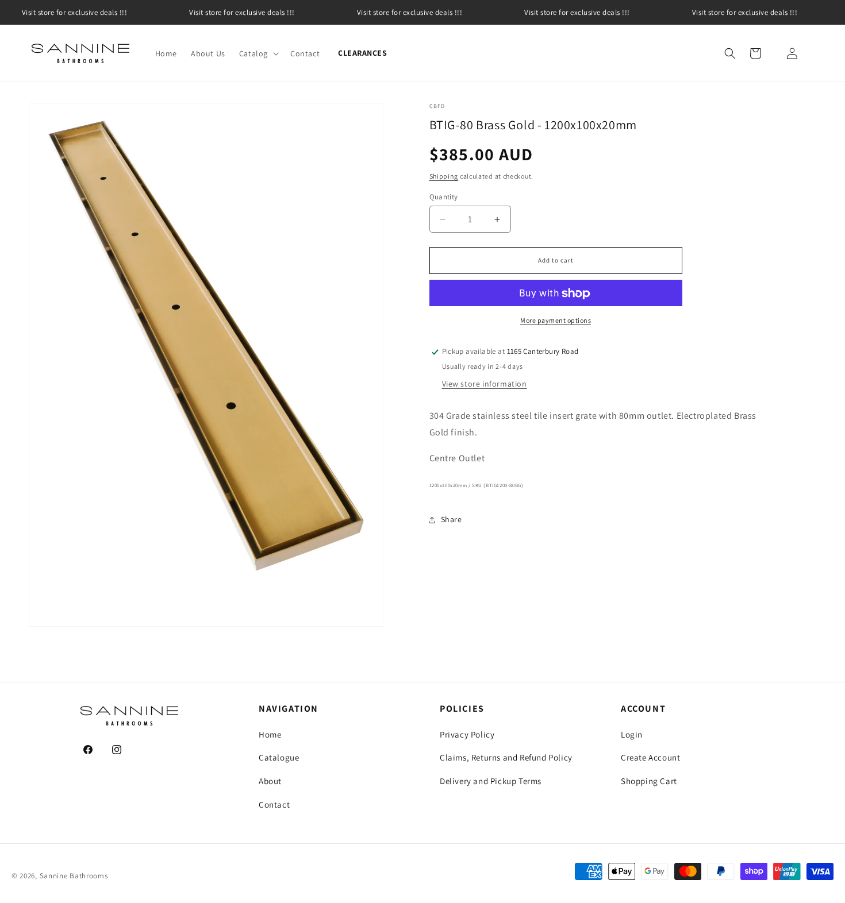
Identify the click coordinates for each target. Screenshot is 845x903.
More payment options (555, 321)
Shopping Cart (649, 780)
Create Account (650, 757)
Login (632, 734)
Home (270, 734)
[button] (257, 53)
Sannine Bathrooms (74, 876)
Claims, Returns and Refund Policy (506, 757)
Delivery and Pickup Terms (490, 780)
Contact (274, 804)
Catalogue (279, 757)
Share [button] (451, 519)
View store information (484, 384)
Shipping (444, 176)
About (270, 780)
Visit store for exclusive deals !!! (242, 12)
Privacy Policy (467, 734)
